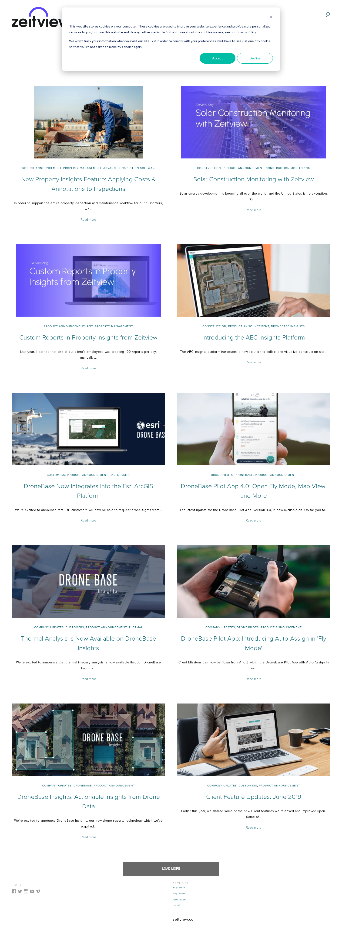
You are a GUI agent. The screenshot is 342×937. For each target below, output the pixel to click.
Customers (56, 475)
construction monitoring (288, 168)
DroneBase (244, 475)
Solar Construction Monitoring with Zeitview (253, 179)
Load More (171, 868)
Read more (88, 220)
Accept (217, 58)
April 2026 (179, 899)
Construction (209, 168)
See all (176, 905)
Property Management (82, 168)
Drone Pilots (222, 475)
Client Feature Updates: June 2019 (253, 797)
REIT (90, 326)
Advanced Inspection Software (129, 168)
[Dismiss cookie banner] (271, 18)
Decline (255, 58)
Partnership (120, 475)
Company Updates (49, 627)
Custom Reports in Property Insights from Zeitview (88, 337)
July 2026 (179, 887)
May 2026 (179, 893)
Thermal (136, 627)
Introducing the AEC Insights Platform (253, 337)
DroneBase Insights (288, 326)
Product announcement (40, 168)
